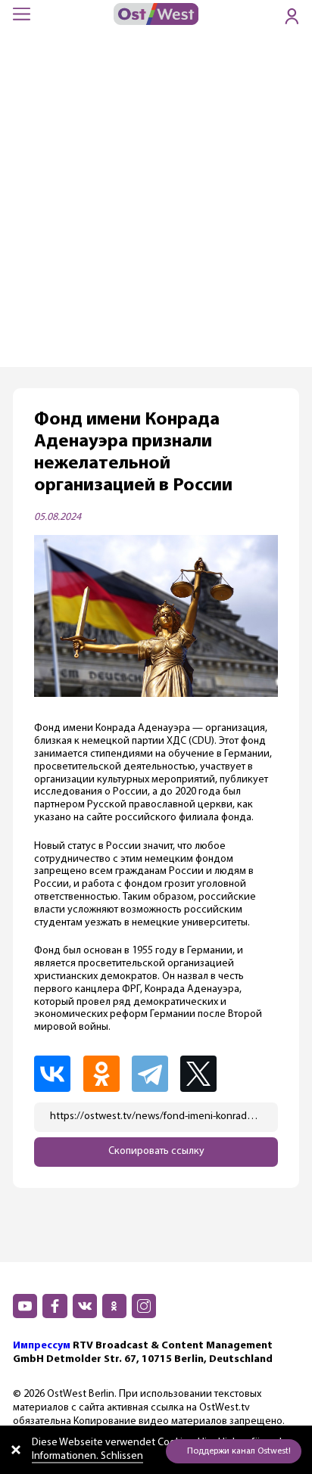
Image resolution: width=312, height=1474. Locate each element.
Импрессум (41, 1345)
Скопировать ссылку (156, 1151)
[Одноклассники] (106, 1074)
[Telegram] (154, 1074)
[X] (204, 1074)
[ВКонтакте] (57, 1074)
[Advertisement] (156, 203)
